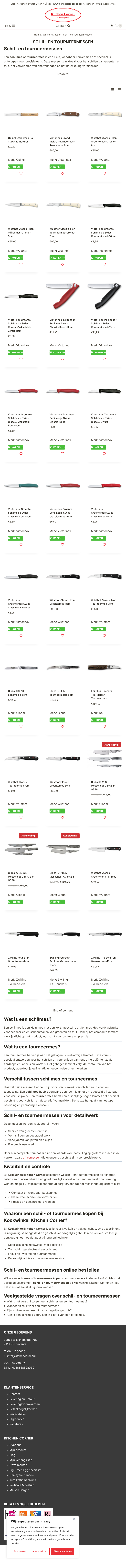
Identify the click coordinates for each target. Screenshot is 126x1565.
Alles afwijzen (39, 1551)
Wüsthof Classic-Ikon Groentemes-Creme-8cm (104, 141)
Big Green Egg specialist (25, 1470)
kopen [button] (16, 167)
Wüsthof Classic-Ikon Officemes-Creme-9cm (21, 232)
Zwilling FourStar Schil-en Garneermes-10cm (63, 961)
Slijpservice (17, 1419)
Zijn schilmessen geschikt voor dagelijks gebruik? (39, 1310)
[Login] (112, 26)
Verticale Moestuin (22, 1485)
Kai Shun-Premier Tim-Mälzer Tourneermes (101, 694)
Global (20, 713)
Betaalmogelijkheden (23, 1409)
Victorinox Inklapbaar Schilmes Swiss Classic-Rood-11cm (62, 323)
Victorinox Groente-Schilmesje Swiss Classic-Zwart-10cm (103, 232)
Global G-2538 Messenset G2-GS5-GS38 (103, 785)
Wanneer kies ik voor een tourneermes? (33, 1306)
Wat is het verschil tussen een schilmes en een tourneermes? (47, 1301)
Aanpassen (20, 1551)
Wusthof (104, 159)
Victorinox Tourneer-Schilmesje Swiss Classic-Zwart (103, 418)
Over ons (15, 1445)
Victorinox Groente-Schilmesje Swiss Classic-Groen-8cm (20, 513)
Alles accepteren (63, 1551)
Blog (12, 1455)
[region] (43, 1537)
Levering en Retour (22, 1399)
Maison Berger (19, 1490)
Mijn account (18, 1450)
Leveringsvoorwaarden (25, 1404)
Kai (101, 713)
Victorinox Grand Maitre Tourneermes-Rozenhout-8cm (62, 141)
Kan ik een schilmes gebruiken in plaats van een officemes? (46, 1314)
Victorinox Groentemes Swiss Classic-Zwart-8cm (19, 604)
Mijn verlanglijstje (21, 1460)
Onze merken (18, 1465)
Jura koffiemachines (23, 1480)
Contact (15, 1394)
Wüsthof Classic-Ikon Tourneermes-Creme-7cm (62, 232)
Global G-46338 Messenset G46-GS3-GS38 (21, 876)
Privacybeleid (18, 1414)
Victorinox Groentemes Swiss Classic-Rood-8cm (102, 513)
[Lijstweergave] (119, 89)
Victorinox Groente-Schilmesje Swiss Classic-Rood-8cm (61, 513)
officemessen (32, 1157)
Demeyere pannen (22, 1475)
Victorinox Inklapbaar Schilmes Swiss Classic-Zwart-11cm (103, 323)
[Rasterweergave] (112, 89)
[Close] (75, 1519)
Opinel (20, 159)
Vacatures (16, 1424)
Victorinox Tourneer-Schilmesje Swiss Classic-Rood (62, 418)
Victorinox (64, 159)
